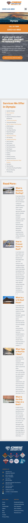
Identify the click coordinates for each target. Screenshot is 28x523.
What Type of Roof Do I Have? (20, 351)
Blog (3, 510)
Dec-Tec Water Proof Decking (13, 124)
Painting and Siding (11, 135)
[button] (25, 9)
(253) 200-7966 (9, 484)
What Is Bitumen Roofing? (19, 190)
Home (3, 502)
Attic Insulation (10, 113)
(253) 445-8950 (8, 9)
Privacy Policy (5, 516)
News (3, 512)
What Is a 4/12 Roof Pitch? (20, 300)
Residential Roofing (11, 139)
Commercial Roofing (11, 120)
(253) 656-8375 (9, 487)
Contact (4, 514)
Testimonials (5, 506)
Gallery (3, 508)
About (3, 504)
